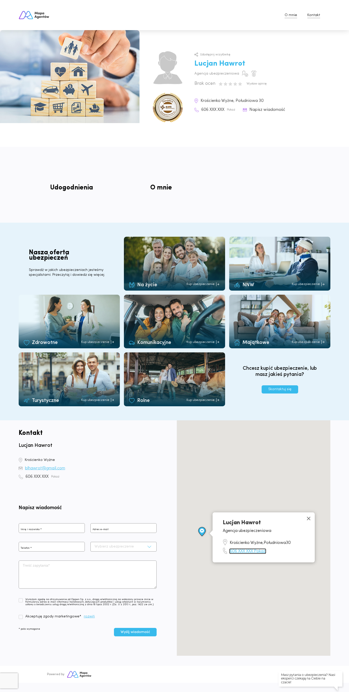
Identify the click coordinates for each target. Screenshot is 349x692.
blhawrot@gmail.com (45, 468)
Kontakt (313, 15)
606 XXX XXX (218, 110)
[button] (202, 532)
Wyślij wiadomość (135, 632)
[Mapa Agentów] (79, 674)
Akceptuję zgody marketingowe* (53, 616)
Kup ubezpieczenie (201, 284)
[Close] (309, 518)
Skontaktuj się (280, 389)
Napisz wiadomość (267, 110)
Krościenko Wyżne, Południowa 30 (232, 101)
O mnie (291, 15)
